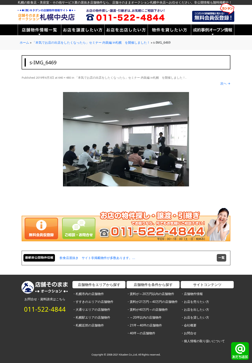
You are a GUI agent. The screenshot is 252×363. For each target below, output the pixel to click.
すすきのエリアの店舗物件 (94, 301)
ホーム (24, 42)
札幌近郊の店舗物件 (90, 325)
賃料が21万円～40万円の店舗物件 (154, 301)
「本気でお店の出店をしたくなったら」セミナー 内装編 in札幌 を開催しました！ (91, 42)
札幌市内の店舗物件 (90, 294)
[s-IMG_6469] (126, 139)
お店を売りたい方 (196, 301)
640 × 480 (64, 77)
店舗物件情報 (193, 294)
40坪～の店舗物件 (142, 333)
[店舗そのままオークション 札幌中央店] (46, 14)
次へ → (225, 83)
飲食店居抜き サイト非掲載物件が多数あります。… (97, 258)
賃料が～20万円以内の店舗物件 (152, 294)
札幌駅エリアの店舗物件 (93, 317)
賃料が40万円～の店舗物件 (149, 309)
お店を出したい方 (196, 309)
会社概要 (190, 325)
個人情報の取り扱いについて (204, 341)
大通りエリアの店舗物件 (93, 309)
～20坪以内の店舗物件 (146, 317)
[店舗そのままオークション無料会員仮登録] (213, 12)
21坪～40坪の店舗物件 (146, 325)
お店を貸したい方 (196, 317)
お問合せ (190, 333)
